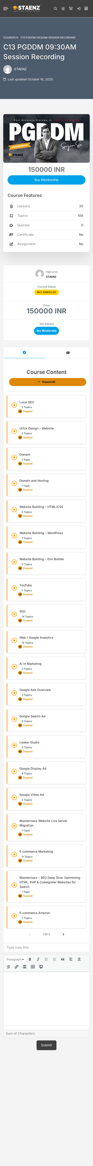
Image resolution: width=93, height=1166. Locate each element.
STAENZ (20, 69)
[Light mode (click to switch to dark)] (63, 8)
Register (86, 8)
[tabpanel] (46, 652)
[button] (55, 8)
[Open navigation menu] (7, 8)
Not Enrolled (46, 292)
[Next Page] (63, 934)
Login (78, 8)
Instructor (52, 271)
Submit (46, 1045)
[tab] (24, 353)
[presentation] (15, 959)
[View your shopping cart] (71, 8)
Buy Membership (47, 330)
